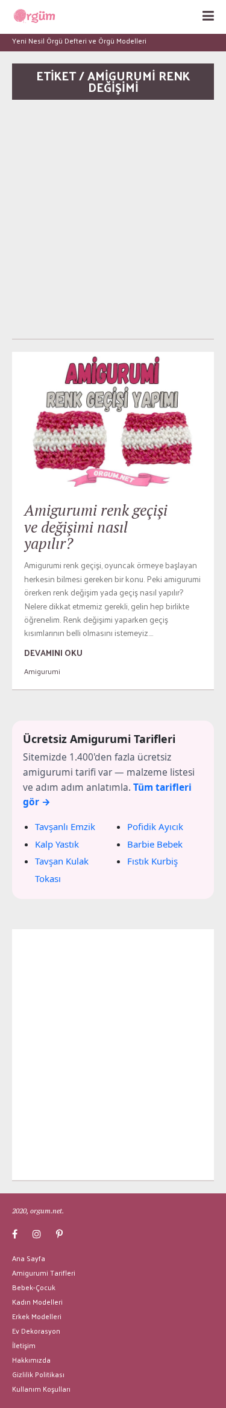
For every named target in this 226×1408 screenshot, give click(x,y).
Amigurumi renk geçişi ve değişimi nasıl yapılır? (96, 526)
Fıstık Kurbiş (152, 861)
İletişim (24, 1345)
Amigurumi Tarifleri (43, 1272)
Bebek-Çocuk (33, 1287)
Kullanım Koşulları (41, 1388)
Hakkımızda (31, 1359)
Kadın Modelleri (37, 1301)
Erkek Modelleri (36, 1316)
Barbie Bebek (155, 844)
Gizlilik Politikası (38, 1374)
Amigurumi (42, 671)
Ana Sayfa (28, 1258)
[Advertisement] (113, 219)
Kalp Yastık (57, 844)
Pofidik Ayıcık (155, 826)
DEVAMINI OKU (53, 652)
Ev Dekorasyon (36, 1330)
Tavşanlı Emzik (65, 826)
